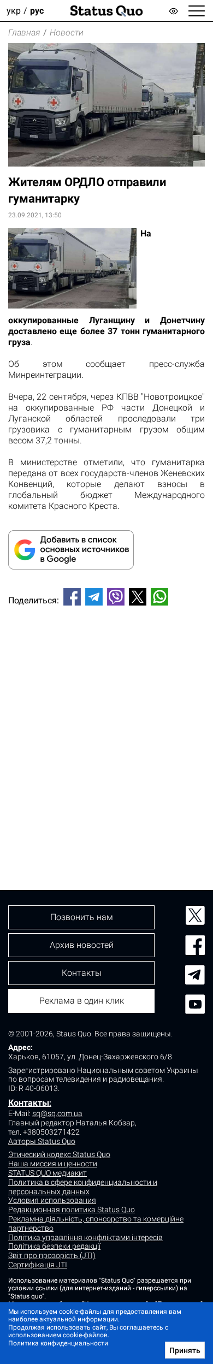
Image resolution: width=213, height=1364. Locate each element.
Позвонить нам (81, 917)
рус (37, 10)
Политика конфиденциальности (58, 1343)
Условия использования (52, 1200)
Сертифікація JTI (37, 1264)
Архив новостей (82, 945)
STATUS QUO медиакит (47, 1173)
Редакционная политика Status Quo (71, 1209)
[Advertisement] (106, 729)
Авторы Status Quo (41, 1141)
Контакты (28, 1103)
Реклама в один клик (81, 1000)
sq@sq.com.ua (57, 1113)
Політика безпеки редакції (54, 1246)
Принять (184, 1350)
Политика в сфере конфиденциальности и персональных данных (82, 1187)
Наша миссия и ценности (52, 1163)
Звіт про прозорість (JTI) (52, 1255)
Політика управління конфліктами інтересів (85, 1237)
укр (14, 10)
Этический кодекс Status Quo (59, 1154)
